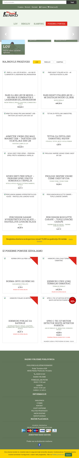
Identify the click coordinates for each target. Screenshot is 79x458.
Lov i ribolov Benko (11, 14)
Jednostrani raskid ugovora (39, 435)
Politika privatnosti (39, 411)
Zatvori (68, 455)
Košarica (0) (53, 7)
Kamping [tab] (59, 62)
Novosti (27, 7)
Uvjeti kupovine (39, 408)
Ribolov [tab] (47, 62)
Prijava (43, 7)
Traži (72, 2)
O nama (20, 7)
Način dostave (39, 413)
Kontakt (35, 7)
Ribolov (25, 23)
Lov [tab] (36, 62)
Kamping (39, 23)
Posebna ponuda (56, 23)
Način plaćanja (39, 416)
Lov (16, 23)
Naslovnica (39, 400)
